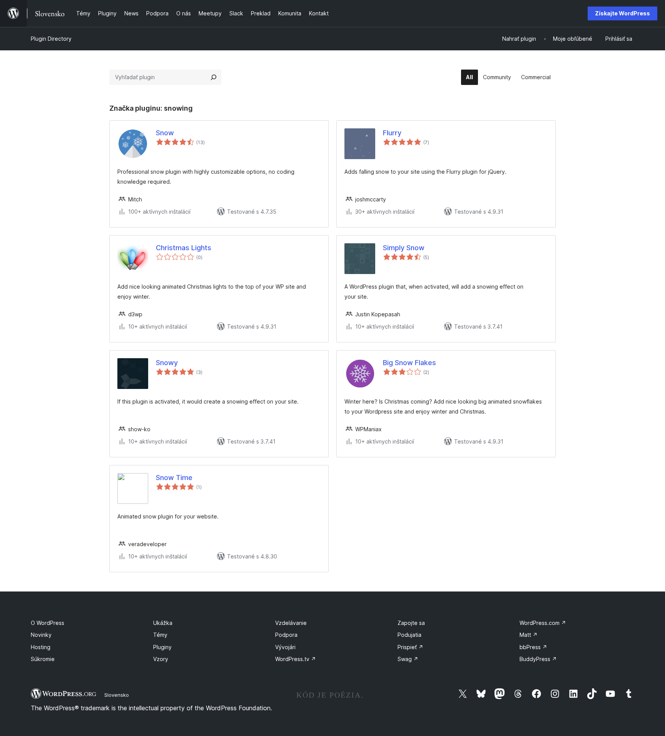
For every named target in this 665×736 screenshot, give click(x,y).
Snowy (167, 363)
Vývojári (285, 647)
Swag (408, 659)
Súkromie (43, 659)
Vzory (160, 659)
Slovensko (116, 695)
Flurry (392, 133)
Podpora (286, 634)
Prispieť (410, 647)
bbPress (533, 647)
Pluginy (162, 647)
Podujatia (409, 634)
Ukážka (162, 623)
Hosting (40, 647)
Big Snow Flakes (409, 363)
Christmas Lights (183, 248)
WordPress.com (543, 623)
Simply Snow (403, 248)
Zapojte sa (411, 623)
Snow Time (174, 477)
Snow (165, 133)
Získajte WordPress (622, 13)
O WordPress (47, 623)
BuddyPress (538, 659)
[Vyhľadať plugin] (213, 77)
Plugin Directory (51, 38)
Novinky (41, 634)
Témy (160, 634)
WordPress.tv (295, 659)
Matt (529, 634)
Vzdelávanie (291, 623)
